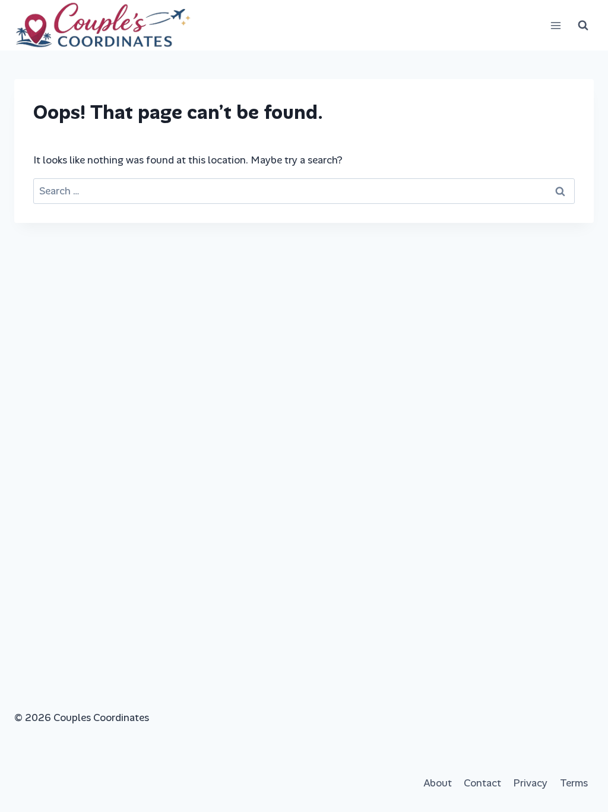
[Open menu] (555, 25)
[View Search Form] (583, 25)
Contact (482, 782)
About (437, 782)
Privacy (530, 782)
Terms (574, 782)
